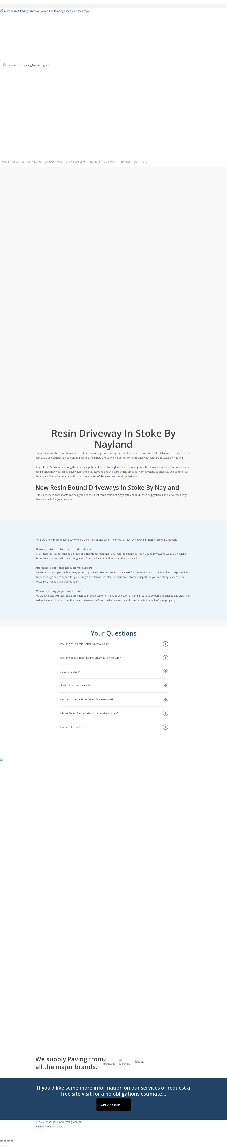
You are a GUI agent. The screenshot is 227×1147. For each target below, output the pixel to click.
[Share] (5, 1140)
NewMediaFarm (44, 1126)
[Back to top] (113, 1135)
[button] (113, 1104)
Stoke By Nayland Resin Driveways (120, 467)
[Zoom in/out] (12, 1140)
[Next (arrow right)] (5, 1145)
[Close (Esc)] (1, 1140)
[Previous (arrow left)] (1, 1145)
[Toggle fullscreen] (8, 1140)
